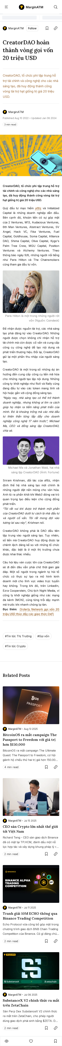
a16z (38, 208)
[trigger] (55, 7)
